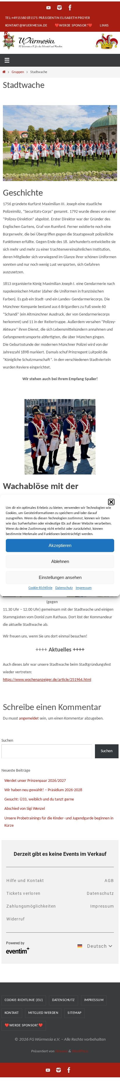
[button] (111, 502)
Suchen (7, 740)
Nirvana (61, 1051)
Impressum (84, 588)
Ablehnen (60, 561)
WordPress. (80, 1051)
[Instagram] (59, 7)
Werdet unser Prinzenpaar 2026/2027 (35, 781)
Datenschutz (64, 588)
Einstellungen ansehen (60, 577)
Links (104, 25)
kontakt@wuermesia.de (26, 25)
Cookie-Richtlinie (40, 588)
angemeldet (29, 718)
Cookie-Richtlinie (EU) (24, 1000)
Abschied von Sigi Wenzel (24, 809)
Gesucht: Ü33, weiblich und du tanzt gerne (39, 799)
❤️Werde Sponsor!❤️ (73, 25)
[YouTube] (48, 7)
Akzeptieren (60, 545)
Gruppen (18, 72)
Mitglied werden (43, 1013)
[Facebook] (70, 7)
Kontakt (12, 1013)
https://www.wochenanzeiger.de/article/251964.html (47, 680)
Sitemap (75, 1013)
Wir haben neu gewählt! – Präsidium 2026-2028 (43, 790)
